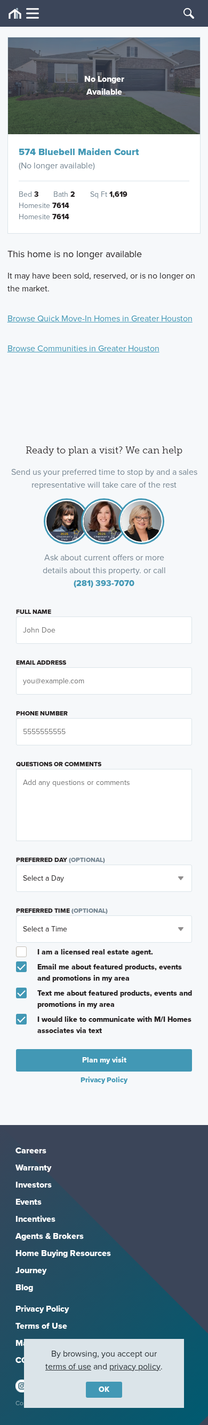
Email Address (41, 662)
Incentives (35, 1219)
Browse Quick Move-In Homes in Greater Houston (100, 318)
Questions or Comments (58, 764)
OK (104, 1389)
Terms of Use (41, 1326)
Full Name (33, 612)
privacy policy (135, 1366)
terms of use (68, 1366)
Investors (33, 1184)
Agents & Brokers (49, 1236)
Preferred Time (62, 910)
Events (28, 1202)
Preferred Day (60, 860)
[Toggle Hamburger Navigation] (24, 13)
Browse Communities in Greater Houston (83, 348)
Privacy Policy (42, 1309)
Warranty (33, 1167)
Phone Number (42, 713)
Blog (24, 1287)
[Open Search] (188, 13)
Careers (30, 1150)
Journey (30, 1270)
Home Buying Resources (63, 1253)
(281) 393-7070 (104, 583)
